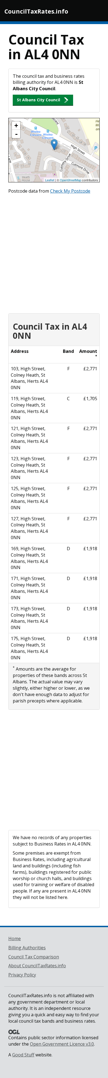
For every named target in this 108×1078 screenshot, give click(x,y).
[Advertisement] (54, 252)
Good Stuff (23, 1055)
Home (14, 938)
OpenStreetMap (70, 180)
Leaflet (49, 180)
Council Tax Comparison (33, 957)
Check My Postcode (70, 191)
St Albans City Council (38, 99)
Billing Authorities (27, 948)
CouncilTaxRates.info (36, 11)
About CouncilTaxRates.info (37, 966)
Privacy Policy (22, 975)
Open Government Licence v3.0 (62, 1044)
